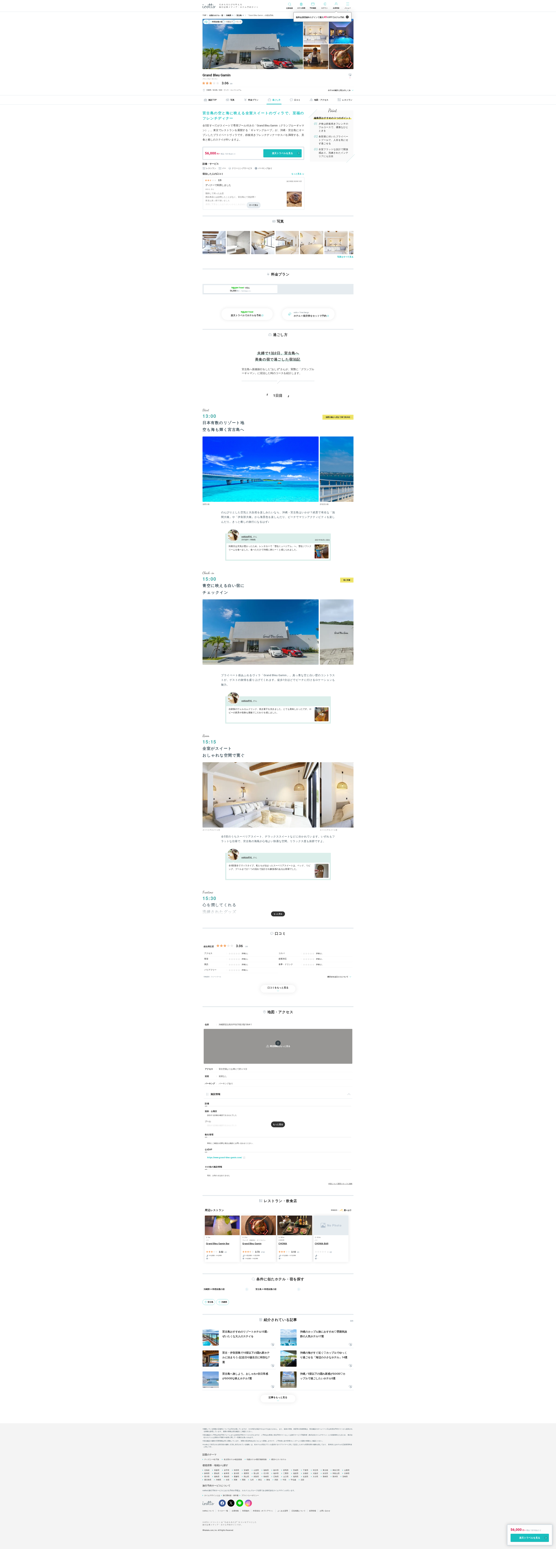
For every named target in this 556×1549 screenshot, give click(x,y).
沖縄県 (218, 1480)
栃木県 (276, 1470)
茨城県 (295, 1470)
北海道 (206, 1470)
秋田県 (236, 1470)
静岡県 (206, 1473)
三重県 (285, 1473)
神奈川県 (336, 1470)
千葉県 (305, 1470)
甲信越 (293, 1480)
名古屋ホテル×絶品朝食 (233, 1459)
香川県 (206, 1477)
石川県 (266, 1473)
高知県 (226, 1477)
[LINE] (239, 1503)
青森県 (216, 1470)
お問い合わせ (325, 1511)
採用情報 (312, 1511)
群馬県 (285, 1470)
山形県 (256, 1470)
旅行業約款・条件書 (231, 1495)
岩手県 (226, 1470)
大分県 (315, 1477)
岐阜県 (226, 1473)
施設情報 (216, 1094)
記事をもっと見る (278, 1397)
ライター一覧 (223, 1511)
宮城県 (246, 1470)
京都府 (305, 1473)
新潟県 (236, 1473)
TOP (204, 15)
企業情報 (235, 1511)
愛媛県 (236, 1477)
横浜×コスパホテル (278, 1459)
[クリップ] (273, 1345)
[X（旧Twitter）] (230, 1503)
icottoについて (208, 1511)
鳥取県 (256, 1477)
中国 (284, 1480)
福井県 (276, 1473)
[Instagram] (248, 1503)
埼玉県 (315, 1470)
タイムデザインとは (212, 1495)
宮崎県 (345, 1477)
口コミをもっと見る (278, 987)
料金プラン (253, 100)
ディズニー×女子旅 (211, 1459)
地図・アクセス (321, 100)
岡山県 (246, 1477)
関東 (235, 1480)
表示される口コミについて (337, 977)
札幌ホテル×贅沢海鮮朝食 (257, 1459)
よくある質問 (282, 1511)
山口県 (285, 1477)
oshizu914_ (246, 536)
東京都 (325, 1470)
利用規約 (245, 1511)
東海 (268, 1480)
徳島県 (216, 1477)
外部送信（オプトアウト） (263, 1511)
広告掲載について (298, 1511)
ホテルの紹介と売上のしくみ (339, 90)
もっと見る (296, 174)
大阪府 (315, 1473)
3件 (231, 84)
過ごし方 (276, 100)
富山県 (256, 1473)
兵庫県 (346, 1473)
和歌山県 (336, 1473)
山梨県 (346, 1470)
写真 (232, 100)
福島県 (266, 1470)
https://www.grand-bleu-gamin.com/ (224, 1157)
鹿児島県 (207, 1480)
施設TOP (212, 100)
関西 (243, 1480)
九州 (252, 1480)
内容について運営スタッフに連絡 (340, 1184)
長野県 (246, 1473)
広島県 (276, 1477)
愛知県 (216, 1473)
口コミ (297, 100)
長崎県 (325, 1477)
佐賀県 (305, 1477)
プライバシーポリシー (250, 1495)
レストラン (347, 100)
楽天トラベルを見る (282, 153)
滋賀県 (295, 1473)
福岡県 (295, 1477)
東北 (260, 1480)
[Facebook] (222, 1503)
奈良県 (325, 1473)
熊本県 (335, 1477)
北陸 (302, 1480)
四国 (276, 1480)
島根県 (266, 1477)
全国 (227, 1480)
